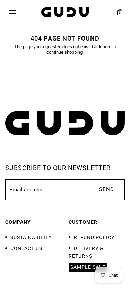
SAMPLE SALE (87, 267)
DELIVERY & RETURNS (86, 252)
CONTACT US (26, 248)
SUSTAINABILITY (31, 237)
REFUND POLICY (94, 237)
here (107, 46)
